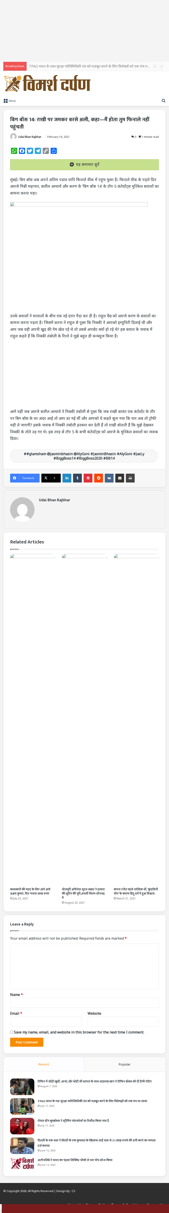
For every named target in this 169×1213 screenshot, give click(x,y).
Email (16, 1013)
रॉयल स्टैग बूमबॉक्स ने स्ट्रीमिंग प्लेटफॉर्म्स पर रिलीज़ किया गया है (73, 1120)
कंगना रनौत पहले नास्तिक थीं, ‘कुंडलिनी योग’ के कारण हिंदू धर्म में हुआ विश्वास (136, 891)
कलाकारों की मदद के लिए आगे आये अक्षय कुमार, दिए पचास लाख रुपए (30, 891)
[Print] (130, 478)
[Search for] (163, 100)
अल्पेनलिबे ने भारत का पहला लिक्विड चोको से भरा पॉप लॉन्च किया (75, 1160)
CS (73, 1191)
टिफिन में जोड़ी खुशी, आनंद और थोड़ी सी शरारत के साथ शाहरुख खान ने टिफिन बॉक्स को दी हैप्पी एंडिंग (95, 1081)
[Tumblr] (77, 478)
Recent (43, 1064)
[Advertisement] (84, 31)
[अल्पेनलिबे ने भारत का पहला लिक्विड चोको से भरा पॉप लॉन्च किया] (22, 1163)
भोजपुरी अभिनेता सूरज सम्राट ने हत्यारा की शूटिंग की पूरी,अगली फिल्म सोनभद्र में (83, 893)
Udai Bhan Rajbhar (29, 137)
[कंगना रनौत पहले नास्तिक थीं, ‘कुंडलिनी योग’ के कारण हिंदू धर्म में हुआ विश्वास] (136, 719)
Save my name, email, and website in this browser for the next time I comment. (79, 1032)
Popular (125, 1064)
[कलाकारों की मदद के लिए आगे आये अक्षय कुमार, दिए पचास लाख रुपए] (32, 719)
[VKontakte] (109, 478)
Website (94, 1013)
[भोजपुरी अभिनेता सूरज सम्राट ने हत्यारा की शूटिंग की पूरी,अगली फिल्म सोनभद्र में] (84, 719)
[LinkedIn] (66, 478)
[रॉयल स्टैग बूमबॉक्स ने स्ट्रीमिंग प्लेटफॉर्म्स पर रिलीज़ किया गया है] (22, 1126)
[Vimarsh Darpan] (47, 83)
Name (16, 994)
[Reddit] (98, 478)
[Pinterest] (88, 478)
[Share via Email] (119, 478)
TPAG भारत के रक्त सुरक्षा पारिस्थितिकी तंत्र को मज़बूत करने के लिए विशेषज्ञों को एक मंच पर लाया (92, 66)
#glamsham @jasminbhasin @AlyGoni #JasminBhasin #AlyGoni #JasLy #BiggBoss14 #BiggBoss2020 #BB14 (85, 456)
